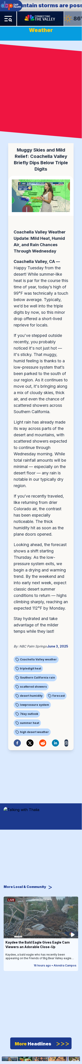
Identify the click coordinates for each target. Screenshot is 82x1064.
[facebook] (17, 743)
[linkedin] (55, 743)
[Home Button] (40, 18)
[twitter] (30, 743)
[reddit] (42, 743)
